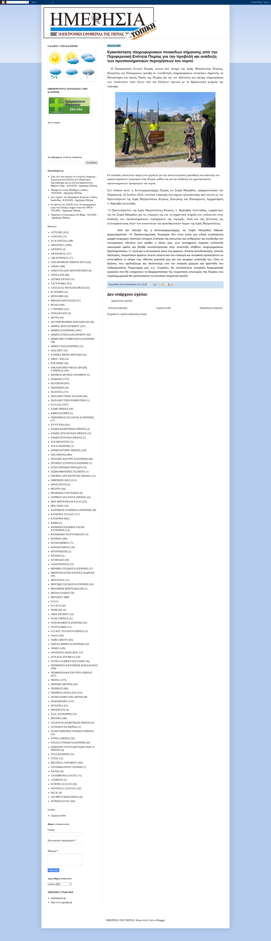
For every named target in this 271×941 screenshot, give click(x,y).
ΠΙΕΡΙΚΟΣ (56, 688)
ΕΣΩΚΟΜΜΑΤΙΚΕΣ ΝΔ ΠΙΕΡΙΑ (68, 471)
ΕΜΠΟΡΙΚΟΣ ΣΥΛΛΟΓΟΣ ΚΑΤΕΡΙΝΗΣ (72, 417)
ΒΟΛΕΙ (54, 304)
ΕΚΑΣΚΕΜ (57, 383)
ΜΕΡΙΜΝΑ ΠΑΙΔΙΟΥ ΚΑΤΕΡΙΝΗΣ (69, 568)
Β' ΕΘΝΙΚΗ (57, 292)
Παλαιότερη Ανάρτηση (211, 308)
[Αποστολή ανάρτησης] (154, 284)
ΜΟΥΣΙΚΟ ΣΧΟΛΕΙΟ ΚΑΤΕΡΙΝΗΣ (70, 584)
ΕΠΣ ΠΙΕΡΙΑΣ (58, 454)
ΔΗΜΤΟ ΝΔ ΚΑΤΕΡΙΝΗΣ (64, 346)
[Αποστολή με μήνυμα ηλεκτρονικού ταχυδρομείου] (160, 284)
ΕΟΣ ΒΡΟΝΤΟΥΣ (60, 441)
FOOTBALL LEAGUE (63, 788)
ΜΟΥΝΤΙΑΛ (58, 580)
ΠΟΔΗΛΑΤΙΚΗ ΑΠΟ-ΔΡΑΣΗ (66, 697)
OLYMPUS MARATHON (64, 797)
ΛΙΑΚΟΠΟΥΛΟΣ (60, 564)
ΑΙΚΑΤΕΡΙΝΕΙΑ (59, 258)
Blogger (161, 920)
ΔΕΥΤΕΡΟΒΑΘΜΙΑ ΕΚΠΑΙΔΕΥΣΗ (70, 322)
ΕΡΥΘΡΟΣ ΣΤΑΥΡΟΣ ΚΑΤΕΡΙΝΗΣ (69, 463)
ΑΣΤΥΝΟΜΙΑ (58, 283)
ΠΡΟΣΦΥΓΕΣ (58, 709)
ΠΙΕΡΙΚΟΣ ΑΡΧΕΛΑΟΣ (63, 692)
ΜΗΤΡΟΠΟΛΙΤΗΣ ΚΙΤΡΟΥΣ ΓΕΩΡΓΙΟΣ (73, 572)
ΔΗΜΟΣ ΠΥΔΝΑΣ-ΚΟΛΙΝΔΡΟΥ (68, 334)
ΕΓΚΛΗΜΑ (57, 363)
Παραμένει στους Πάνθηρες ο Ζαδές (69, 190)
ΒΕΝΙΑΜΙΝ (57, 296)
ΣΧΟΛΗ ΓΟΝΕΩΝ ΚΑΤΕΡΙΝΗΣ (68, 742)
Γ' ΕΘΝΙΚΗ (57, 309)
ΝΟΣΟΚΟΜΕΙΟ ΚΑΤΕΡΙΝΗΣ (66, 622)
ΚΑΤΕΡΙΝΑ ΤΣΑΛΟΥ (62, 514)
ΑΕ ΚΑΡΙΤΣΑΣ (59, 240)
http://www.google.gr (61, 902)
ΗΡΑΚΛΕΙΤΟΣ (59, 484)
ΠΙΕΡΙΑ (55, 680)
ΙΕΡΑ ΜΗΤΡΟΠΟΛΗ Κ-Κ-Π (66, 501)
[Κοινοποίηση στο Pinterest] (172, 284)
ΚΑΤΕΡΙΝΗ (57, 518)
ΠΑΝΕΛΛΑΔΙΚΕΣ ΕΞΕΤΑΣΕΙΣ (68, 661)
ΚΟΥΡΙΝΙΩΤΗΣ (59, 551)
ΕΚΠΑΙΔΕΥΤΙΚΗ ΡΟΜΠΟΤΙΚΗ (68, 400)
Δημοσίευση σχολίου (122, 300)
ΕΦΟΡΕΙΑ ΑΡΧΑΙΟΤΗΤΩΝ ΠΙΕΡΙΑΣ (71, 476)
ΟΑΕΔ (54, 635)
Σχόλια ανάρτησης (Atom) (134, 314)
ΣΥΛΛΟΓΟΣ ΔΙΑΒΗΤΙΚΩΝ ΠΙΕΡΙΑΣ (70, 722)
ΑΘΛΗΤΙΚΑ (57, 245)
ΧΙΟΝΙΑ (55, 771)
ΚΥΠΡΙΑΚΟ (57, 560)
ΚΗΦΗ (54, 523)
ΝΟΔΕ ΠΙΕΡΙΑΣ (59, 618)
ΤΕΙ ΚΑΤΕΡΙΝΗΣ (60, 754)
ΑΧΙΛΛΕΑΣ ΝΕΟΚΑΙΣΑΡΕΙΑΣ (68, 287)
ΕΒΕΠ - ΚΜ (57, 359)
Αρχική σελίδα (163, 308)
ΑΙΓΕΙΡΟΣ (56, 249)
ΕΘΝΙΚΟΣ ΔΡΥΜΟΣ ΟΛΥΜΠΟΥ (68, 374)
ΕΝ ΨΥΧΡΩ (57, 424)
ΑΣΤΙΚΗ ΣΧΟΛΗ (60, 279)
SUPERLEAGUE (60, 801)
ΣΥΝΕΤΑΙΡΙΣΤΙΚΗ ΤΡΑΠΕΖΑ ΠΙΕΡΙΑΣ (72, 731)
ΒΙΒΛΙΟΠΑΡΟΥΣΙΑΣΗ (63, 300)
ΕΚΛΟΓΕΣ (56, 392)
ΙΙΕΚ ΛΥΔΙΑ (57, 505)
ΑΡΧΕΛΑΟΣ (57, 274)
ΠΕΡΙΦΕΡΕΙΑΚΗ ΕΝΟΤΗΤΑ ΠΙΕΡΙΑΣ (71, 672)
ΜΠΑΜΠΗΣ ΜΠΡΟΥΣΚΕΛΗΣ (67, 588)
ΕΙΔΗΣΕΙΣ (56, 379)
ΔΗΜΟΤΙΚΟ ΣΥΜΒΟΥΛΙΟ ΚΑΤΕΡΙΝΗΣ (72, 339)
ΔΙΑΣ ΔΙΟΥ (57, 350)
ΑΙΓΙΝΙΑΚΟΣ (58, 253)
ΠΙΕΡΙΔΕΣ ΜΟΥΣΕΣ (62, 684)
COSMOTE (57, 779)
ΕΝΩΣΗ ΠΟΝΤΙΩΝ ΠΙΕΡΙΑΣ (66, 437)
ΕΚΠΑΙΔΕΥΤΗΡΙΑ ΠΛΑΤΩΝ (66, 396)
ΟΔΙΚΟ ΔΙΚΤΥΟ (59, 639)
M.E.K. (54, 792)
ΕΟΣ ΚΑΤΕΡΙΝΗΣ (60, 446)
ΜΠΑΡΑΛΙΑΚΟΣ (60, 593)
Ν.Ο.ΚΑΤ (56, 605)
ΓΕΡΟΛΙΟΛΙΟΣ (59, 313)
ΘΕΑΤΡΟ (56, 488)
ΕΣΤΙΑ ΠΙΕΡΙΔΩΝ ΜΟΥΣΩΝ (66, 467)
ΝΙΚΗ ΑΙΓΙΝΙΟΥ (60, 614)
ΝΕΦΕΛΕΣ (57, 610)
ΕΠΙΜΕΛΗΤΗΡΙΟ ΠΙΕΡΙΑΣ (65, 450)
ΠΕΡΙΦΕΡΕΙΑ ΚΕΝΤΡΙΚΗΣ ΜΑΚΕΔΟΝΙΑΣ (74, 665)
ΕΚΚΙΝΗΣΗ (57, 387)
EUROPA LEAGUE (61, 784)
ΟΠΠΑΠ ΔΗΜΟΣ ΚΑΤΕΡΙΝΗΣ (67, 644)
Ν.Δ (53, 601)
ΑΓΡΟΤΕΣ (56, 236)
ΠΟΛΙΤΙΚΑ (57, 705)
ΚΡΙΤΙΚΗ (56, 555)
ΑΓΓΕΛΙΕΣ (57, 232)
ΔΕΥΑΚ (55, 317)
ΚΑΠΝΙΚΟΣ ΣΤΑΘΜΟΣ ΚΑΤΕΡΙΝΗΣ (71, 510)
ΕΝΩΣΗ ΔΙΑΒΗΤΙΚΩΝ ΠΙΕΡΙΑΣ (68, 429)
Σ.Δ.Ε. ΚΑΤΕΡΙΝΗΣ (61, 714)
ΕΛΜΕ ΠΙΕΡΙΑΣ (59, 408)
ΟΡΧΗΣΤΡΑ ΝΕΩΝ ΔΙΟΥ (64, 652)
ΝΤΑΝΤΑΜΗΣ (59, 627)
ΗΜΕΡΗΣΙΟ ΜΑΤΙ (61, 480)
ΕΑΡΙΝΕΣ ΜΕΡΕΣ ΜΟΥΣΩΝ (66, 354)
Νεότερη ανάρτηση (117, 308)
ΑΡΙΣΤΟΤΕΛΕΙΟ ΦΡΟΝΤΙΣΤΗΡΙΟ (69, 270)
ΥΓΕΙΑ (54, 758)
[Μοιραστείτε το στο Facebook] (169, 284)
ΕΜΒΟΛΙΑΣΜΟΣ (60, 413)
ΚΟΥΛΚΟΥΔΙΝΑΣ (60, 547)
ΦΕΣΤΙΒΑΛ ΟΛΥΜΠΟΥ (64, 762)
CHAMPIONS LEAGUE (64, 775)
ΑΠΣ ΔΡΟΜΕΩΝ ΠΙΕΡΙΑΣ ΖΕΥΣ (68, 262)
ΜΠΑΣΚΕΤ (57, 597)
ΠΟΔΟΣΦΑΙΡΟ (59, 701)
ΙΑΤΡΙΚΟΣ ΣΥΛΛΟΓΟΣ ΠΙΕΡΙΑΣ (68, 497)
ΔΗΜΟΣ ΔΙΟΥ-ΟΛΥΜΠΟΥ (65, 326)
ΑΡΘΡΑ (55, 266)
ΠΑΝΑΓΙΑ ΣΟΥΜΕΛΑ (63, 657)
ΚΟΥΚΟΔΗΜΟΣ (60, 543)
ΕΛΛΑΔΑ (56, 404)
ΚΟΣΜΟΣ (56, 538)
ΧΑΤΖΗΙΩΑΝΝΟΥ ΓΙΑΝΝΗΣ (67, 767)
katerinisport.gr (58, 898)
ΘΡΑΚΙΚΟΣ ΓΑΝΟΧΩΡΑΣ (65, 493)
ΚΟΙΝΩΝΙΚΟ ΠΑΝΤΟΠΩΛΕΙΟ (68, 534)
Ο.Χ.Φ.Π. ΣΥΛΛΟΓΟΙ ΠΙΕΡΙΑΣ (67, 631)
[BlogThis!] (163, 284)
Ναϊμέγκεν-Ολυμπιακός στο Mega (68, 214)
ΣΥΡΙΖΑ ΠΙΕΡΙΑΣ (60, 738)
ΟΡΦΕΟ (55, 648)
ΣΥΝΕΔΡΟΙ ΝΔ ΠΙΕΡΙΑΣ (64, 727)
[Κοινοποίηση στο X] (166, 284)
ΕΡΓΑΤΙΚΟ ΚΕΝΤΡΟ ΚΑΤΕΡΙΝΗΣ (69, 459)
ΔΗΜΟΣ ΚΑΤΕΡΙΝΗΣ (62, 330)
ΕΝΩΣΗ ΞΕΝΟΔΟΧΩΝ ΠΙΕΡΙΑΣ (68, 433)
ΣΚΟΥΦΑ (56, 718)
